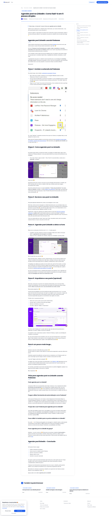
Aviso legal (42, 503)
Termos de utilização (44, 505)
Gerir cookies (42, 508)
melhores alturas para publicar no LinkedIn (42, 268)
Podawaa (55, 44)
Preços (88, 503)
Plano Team (89, 505)
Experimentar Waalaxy (102, 2)
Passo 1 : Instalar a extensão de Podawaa (82, 28)
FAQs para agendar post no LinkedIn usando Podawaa (83, 42)
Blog (12, 2)
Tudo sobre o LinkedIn (28, 7)
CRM (57, 361)
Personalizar (13, 513)
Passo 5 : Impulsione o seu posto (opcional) (82, 38)
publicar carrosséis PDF (50, 189)
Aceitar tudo (19, 510)
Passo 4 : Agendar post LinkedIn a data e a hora (83, 35)
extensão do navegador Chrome (49, 73)
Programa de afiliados (91, 506)
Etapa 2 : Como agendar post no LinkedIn (82, 30)
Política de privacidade (44, 506)
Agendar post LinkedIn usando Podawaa (84, 25)
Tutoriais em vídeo (67, 503)
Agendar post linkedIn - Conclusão (83, 44)
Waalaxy (54, 361)
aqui (32, 436)
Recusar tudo (8, 510)
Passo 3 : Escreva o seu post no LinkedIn (82, 33)
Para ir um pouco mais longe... (82, 40)
